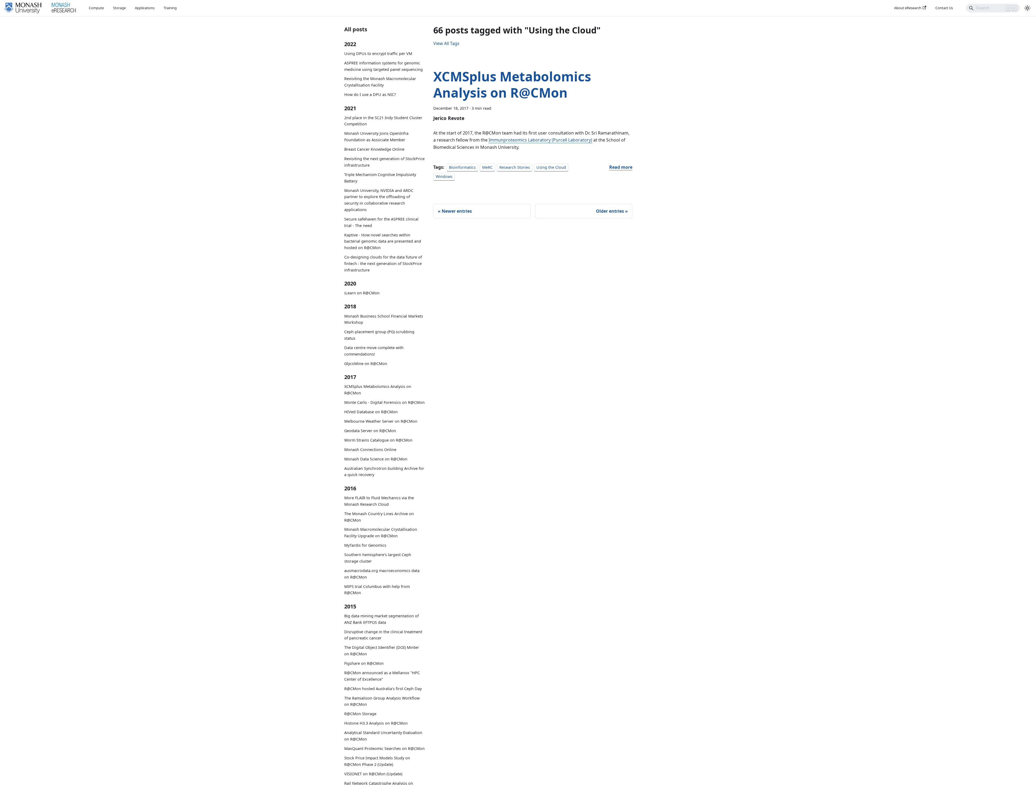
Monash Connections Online (370, 449)
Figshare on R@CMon (364, 663)
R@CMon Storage (360, 713)
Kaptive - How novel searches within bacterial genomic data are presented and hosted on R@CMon (382, 241)
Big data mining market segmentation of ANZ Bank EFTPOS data (381, 619)
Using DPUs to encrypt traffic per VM (378, 53)
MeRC (487, 167)
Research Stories (514, 167)
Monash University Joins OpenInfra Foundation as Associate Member (376, 136)
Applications (145, 7)
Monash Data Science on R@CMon (375, 459)
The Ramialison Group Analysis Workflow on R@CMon (382, 701)
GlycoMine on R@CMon (365, 363)
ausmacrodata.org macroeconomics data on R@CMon (382, 574)
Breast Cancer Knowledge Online (374, 149)
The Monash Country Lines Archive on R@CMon (379, 517)
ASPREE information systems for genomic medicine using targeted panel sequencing (383, 66)
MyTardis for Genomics (365, 545)
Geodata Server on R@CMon (370, 430)
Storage (119, 7)
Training (170, 7)
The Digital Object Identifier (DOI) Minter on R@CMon (381, 650)
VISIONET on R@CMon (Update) (373, 773)
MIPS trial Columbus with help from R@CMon (377, 589)
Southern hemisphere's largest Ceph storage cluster (377, 558)
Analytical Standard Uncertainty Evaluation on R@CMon (383, 736)
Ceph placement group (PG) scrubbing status (379, 335)
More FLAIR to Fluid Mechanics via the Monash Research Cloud (379, 501)
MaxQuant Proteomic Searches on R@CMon (384, 748)
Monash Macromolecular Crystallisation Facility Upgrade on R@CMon (380, 532)
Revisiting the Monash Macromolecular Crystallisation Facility (380, 82)
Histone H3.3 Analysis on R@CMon (376, 723)
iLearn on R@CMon (362, 292)
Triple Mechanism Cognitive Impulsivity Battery (380, 178)
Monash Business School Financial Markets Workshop (383, 319)
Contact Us (944, 7)
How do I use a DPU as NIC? (370, 94)
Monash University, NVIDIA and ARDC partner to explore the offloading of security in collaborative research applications (378, 200)
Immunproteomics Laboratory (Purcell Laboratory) (540, 140)
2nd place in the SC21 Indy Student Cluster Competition (383, 121)
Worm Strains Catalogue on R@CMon (378, 440)
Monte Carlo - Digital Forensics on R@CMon (384, 402)
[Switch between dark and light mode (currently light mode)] (1027, 8)
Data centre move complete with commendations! (374, 351)
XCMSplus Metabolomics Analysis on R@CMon (377, 389)
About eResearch (907, 7)
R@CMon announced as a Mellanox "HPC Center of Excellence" (382, 676)
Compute (96, 7)
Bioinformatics (462, 167)
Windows (444, 176)
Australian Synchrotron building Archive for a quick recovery (384, 471)
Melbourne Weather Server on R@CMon (380, 421)
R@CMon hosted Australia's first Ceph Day (383, 688)
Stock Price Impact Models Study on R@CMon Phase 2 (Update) (377, 761)
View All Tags (446, 43)
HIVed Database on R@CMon (371, 411)
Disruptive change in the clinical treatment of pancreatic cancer (383, 635)
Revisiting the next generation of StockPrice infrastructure (384, 162)
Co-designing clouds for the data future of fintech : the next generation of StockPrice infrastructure (383, 263)
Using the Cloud (551, 167)
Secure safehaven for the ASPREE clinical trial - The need (381, 222)
